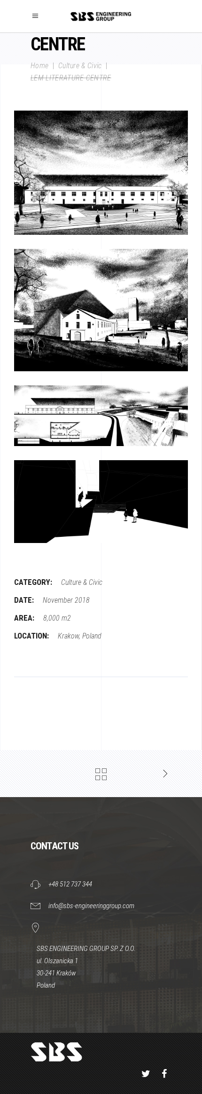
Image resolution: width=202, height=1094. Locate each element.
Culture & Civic (80, 65)
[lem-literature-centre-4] (101, 501)
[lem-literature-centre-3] (101, 416)
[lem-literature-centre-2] (101, 310)
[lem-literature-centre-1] (101, 173)
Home (39, 65)
